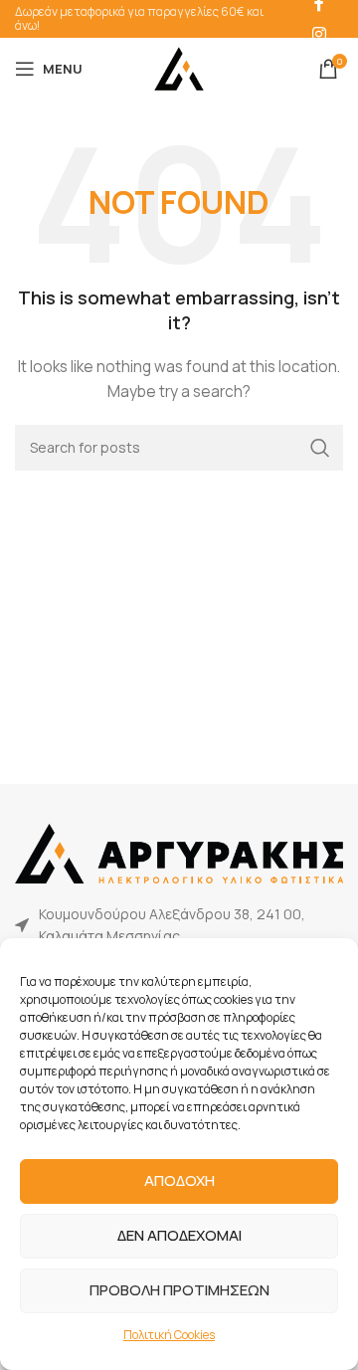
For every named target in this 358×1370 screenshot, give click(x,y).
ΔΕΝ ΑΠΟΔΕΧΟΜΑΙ (179, 1235)
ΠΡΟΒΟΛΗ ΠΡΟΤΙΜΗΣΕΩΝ (179, 1289)
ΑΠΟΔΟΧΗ (179, 1180)
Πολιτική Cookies (169, 1334)
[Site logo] (179, 67)
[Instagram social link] (318, 34)
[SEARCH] (320, 448)
